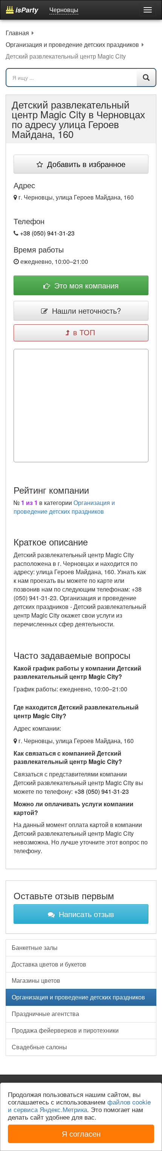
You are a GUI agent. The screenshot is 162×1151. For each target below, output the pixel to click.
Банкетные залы (35, 947)
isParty (26, 10)
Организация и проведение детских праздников (64, 507)
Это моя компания (85, 285)
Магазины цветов (36, 980)
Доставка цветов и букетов (49, 964)
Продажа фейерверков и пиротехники (65, 1030)
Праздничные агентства (45, 1013)
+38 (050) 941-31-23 (47, 233)
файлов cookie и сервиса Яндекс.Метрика (79, 1105)
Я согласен (81, 1133)
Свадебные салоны (39, 1047)
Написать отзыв (85, 913)
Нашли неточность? (85, 310)
